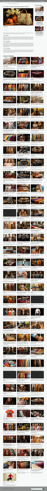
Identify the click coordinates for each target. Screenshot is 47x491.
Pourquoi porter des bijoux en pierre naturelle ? (9, 255)
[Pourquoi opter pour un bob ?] (9, 162)
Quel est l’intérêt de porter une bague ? (37, 406)
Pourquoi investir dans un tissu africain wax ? (36, 206)
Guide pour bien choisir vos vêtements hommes (23, 130)
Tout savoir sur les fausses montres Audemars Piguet (23, 243)
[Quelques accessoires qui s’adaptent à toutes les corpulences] (9, 212)
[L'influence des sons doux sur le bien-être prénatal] (39, 8)
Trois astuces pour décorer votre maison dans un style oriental (8, 330)
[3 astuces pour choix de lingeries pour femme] (37, 299)
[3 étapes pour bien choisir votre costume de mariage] (37, 274)
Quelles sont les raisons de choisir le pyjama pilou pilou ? (23, 218)
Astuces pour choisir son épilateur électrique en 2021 (23, 419)
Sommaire (5, 26)
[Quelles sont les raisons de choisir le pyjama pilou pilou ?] (23, 212)
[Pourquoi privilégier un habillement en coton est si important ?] (37, 464)
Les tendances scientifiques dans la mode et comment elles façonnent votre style (23, 117)
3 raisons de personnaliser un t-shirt (9, 142)
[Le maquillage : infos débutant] (23, 311)
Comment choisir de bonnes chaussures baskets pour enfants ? (23, 193)
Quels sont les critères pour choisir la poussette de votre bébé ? (37, 243)
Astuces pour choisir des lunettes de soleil (23, 280)
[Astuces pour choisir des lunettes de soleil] (23, 274)
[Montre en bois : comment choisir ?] (9, 200)
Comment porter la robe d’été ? (36, 142)
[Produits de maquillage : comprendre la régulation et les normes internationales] (39, 28)
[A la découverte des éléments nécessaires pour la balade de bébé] (23, 337)
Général (6, 3)
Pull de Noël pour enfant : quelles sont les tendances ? (9, 458)
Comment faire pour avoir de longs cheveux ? (23, 230)
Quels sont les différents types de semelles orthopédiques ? (36, 230)
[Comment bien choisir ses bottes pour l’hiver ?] (37, 212)
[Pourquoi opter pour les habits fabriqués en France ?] (23, 299)
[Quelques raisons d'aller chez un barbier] (9, 350)
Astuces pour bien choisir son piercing (8, 470)
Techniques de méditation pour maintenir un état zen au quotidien (37, 92)
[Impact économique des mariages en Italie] (23, 99)
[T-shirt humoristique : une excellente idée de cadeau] (9, 413)
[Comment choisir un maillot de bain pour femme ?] (23, 262)
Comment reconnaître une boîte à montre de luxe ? (9, 267)
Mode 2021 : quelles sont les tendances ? (21, 92)
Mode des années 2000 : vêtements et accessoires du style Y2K (37, 130)
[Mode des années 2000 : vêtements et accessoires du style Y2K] (37, 125)
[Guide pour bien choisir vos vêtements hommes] (23, 125)
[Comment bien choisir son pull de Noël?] (23, 464)
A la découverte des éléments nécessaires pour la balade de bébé (23, 343)
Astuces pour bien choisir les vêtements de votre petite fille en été (37, 444)
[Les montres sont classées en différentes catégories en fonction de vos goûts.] (37, 413)
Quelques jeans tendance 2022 (36, 392)
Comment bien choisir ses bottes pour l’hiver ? (37, 218)
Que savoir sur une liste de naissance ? (7, 393)
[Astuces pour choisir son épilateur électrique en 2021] (23, 413)
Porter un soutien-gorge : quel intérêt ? (8, 380)
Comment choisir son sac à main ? (23, 457)
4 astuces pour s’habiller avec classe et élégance (23, 143)
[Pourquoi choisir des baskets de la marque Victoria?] (37, 350)
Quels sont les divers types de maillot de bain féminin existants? (23, 292)
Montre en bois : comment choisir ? (9, 205)
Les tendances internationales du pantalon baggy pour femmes (9, 130)
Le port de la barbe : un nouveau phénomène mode (8, 406)
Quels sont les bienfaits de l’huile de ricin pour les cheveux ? (23, 432)
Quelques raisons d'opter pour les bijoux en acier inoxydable (22, 206)
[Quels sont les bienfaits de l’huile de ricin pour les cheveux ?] (23, 426)
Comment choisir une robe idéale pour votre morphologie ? (9, 155)
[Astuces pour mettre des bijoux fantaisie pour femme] (23, 162)
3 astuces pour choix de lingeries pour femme (37, 305)
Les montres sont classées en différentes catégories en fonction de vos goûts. (37, 419)
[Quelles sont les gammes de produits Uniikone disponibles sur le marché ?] (23, 174)
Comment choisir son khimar (22, 367)
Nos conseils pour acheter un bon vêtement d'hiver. (36, 267)
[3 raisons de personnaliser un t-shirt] (9, 137)
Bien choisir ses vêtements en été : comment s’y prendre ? (23, 380)
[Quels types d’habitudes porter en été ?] (37, 99)
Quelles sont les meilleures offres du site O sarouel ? (9, 305)
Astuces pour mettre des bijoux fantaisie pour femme (22, 168)
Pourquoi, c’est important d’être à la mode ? (9, 92)
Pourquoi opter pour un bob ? (8, 167)
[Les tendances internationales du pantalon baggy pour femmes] (9, 125)
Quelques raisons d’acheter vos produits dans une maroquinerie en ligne (9, 180)
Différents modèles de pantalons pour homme (9, 292)
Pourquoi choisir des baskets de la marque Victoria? (36, 356)
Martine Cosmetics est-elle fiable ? (23, 329)
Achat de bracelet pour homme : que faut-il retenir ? (37, 343)
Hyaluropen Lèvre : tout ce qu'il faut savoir (37, 292)
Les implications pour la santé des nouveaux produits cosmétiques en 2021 (23, 79)
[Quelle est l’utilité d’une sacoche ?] (37, 162)
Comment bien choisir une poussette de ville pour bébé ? (23, 155)
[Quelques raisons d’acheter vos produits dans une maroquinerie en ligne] (9, 174)
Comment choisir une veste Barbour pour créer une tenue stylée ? (37, 117)
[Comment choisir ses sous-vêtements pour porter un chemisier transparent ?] (37, 374)
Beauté (7, 488)
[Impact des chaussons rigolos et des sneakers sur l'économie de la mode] (9, 99)
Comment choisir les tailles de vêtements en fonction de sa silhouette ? (36, 317)
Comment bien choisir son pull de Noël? (23, 470)
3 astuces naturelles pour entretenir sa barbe (23, 444)
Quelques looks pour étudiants (8, 229)
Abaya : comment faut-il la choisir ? (37, 367)
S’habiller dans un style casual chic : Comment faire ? (9, 193)
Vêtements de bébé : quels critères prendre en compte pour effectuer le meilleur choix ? (9, 343)
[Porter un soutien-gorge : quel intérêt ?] (9, 374)
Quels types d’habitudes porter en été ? (37, 105)
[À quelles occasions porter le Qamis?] (9, 237)
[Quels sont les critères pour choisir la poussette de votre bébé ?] (37, 237)
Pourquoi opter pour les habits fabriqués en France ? (22, 305)
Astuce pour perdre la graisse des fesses (9, 482)
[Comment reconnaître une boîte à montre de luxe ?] (9, 262)
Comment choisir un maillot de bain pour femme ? (23, 267)
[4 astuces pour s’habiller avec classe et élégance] (23, 137)
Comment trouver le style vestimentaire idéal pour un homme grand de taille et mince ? (9, 444)
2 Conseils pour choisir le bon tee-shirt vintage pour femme (23, 356)
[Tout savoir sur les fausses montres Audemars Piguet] (23, 237)
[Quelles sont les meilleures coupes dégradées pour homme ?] (37, 452)
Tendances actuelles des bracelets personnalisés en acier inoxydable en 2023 (9, 79)
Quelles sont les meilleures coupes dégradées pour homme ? (36, 458)
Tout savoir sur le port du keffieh (8, 279)
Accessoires (3, 488)
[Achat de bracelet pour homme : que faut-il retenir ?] (37, 337)
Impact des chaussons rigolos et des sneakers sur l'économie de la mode (9, 105)
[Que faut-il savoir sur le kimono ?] (9, 426)
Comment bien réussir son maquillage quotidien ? (21, 406)
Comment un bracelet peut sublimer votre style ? (37, 155)
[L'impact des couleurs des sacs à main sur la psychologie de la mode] (39, 18)
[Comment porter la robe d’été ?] (37, 137)
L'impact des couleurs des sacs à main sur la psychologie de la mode (39, 22)
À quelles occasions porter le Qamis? (9, 242)
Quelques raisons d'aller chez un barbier (8, 356)
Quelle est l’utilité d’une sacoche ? (36, 167)
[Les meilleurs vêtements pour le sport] (9, 311)
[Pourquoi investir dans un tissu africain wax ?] (37, 200)
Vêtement (10, 488)
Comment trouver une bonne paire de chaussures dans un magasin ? (37, 180)
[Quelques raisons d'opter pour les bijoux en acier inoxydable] (23, 200)
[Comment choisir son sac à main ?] (23, 452)
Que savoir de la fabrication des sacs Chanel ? (37, 79)
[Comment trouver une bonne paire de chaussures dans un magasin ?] (37, 174)
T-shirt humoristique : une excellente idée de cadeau (9, 419)
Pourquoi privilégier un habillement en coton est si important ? (37, 470)
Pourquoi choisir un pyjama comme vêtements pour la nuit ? (37, 255)
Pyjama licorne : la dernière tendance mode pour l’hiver (37, 432)
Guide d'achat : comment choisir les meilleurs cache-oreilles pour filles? (9, 117)
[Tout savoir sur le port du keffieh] (9, 274)
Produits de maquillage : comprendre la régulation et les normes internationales (39, 33)
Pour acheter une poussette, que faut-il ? (37, 330)
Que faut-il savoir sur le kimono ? (9, 431)
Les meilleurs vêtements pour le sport (9, 316)
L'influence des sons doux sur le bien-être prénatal (39, 12)
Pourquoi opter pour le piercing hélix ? (37, 193)
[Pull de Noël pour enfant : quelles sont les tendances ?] (9, 452)
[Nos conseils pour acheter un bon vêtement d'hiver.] (37, 262)
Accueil (3, 3)
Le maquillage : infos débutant (22, 316)
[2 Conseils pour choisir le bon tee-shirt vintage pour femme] (23, 350)
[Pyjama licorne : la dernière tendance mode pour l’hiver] (37, 426)
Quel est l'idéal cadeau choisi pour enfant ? (23, 393)
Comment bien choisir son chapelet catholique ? (23, 255)
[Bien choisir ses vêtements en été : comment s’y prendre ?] (23, 374)
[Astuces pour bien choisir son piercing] (9, 464)
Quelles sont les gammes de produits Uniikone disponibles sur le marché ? (23, 180)
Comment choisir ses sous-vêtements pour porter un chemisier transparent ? (37, 380)
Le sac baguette (6, 30)
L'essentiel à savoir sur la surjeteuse (9, 367)
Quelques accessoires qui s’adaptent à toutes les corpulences (9, 218)
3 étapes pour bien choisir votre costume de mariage (36, 280)
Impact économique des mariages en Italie (23, 105)
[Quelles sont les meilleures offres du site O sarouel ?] (9, 299)
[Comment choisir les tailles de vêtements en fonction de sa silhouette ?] (37, 311)
